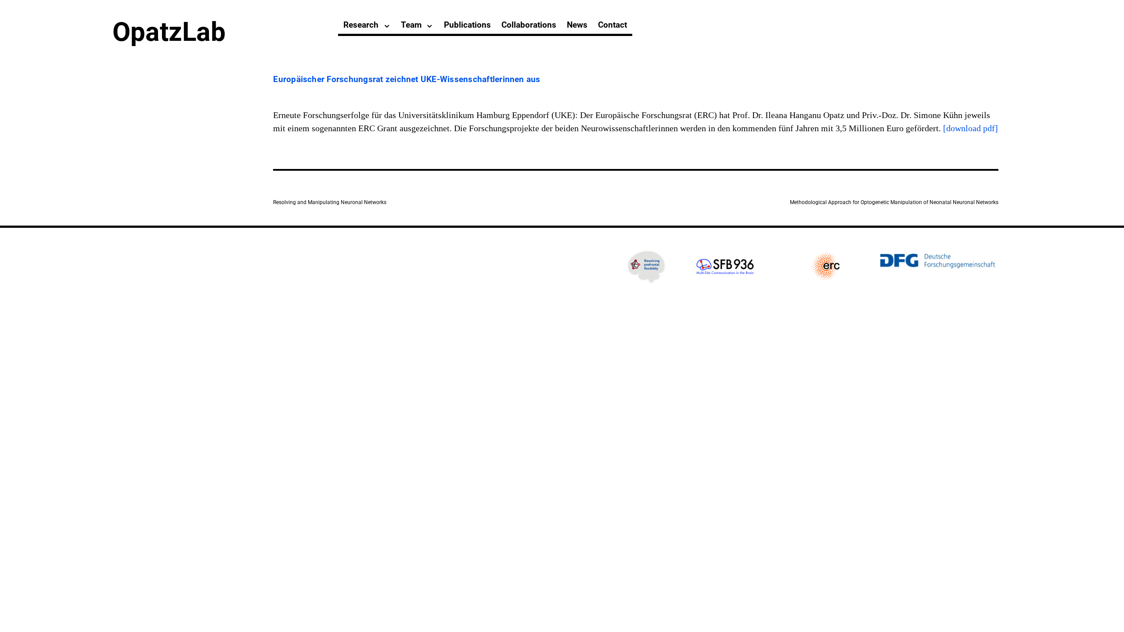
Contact (612, 25)
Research (360, 25)
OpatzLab (169, 31)
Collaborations (528, 25)
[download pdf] (970, 128)
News (577, 25)
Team (411, 25)
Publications (467, 25)
